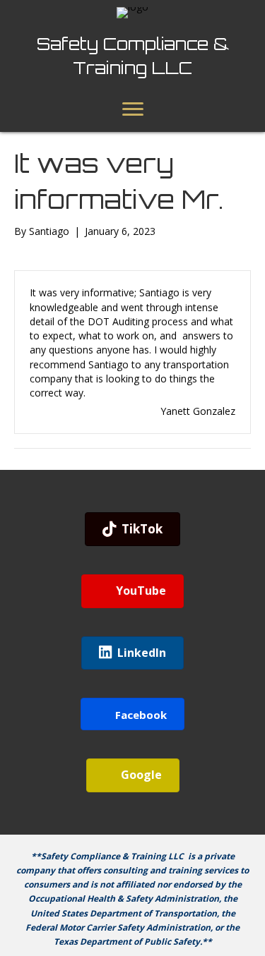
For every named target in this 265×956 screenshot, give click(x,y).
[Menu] (133, 109)
